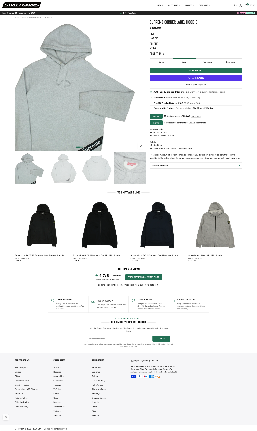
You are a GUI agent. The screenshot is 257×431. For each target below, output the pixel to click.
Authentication (22, 380)
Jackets (57, 367)
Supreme (96, 372)
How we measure (160, 165)
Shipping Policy (22, 402)
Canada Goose (99, 398)
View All (57, 415)
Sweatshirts (58, 376)
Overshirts (58, 380)
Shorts (56, 393)
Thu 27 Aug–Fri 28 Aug (203, 108)
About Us (19, 393)
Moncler (95, 402)
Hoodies (57, 372)
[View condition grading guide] (164, 54)
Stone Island (97, 367)
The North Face (99, 389)
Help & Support (22, 367)
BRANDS (188, 5)
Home (17, 17)
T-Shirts (57, 389)
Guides (18, 372)
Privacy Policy (21, 407)
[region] (80, 85)
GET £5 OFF (161, 339)
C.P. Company (98, 380)
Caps (55, 398)
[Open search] (235, 5)
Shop (24, 17)
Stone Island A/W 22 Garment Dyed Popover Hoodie (39, 255)
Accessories (59, 407)
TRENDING (203, 5)
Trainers (57, 411)
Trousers (57, 385)
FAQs (17, 376)
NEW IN (160, 5)
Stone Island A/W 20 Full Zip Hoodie (205, 255)
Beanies (57, 402)
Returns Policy (21, 398)
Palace (95, 376)
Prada (94, 407)
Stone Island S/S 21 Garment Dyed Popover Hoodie (154, 255)
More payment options (196, 84)
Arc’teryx (96, 393)
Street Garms (44, 429)
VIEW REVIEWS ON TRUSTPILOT (143, 277)
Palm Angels (97, 385)
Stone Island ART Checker (26, 389)
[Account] (240, 5)
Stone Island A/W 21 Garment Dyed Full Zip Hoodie (96, 255)
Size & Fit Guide (22, 385)
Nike (94, 411)
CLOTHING (173, 5)
